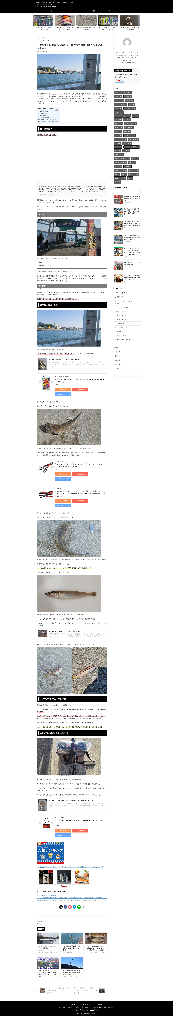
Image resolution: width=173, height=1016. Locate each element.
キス (131, 104)
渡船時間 (43, 115)
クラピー (118, 108)
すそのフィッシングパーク (123, 92)
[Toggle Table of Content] (56, 109)
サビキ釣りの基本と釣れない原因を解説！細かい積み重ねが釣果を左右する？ (71, 972)
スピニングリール (130, 123)
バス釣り (118, 147)
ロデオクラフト (120, 170)
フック (117, 151)
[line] (79, 907)
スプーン (118, 127)
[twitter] (61, 907)
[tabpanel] (43, 23)
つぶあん (118, 96)
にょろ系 (127, 96)
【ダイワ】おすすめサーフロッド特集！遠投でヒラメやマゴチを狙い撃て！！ (132, 237)
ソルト (65, 11)
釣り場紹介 (133, 174)
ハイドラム (127, 143)
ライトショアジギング (122, 158)
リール (79, 11)
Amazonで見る (63, 389)
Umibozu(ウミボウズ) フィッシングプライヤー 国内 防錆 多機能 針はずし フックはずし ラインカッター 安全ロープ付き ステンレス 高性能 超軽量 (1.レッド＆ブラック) (80, 493)
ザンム (135, 116)
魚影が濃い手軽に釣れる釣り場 (48, 121)
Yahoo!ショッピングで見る (63, 394)
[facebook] (65, 907)
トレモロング (133, 139)
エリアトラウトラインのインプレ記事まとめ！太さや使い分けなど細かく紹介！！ (132, 277)
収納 (117, 174)
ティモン (118, 135)
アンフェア (119, 100)
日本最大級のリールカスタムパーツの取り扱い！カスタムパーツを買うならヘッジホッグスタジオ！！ (70, 867)
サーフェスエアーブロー (122, 116)
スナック (118, 123)
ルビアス (118, 166)
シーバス (127, 120)
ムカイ (126, 151)
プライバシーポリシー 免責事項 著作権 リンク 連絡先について (87, 1004)
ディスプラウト (129, 135)
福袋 (124, 174)
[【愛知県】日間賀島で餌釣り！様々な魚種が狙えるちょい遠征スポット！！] (74, 907)
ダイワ (127, 131)
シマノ (118, 120)
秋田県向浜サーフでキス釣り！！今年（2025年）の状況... (86, 28)
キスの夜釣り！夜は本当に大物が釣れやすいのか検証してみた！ (132, 198)
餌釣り (117, 182)
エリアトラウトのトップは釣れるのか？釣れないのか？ (43, 28)
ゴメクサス (119, 112)
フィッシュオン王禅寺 (131, 147)
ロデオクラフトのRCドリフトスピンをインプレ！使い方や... (108, 28)
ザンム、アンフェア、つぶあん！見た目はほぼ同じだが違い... (65, 28)
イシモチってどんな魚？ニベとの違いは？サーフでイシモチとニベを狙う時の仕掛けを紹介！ (95, 948)
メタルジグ (119, 154)
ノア (117, 143)
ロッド (127, 166)
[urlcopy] (83, 907)
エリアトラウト (50, 11)
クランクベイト (129, 108)
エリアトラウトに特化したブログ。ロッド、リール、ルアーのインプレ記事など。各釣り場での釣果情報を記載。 (86, 1007)
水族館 (108, 11)
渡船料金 (43, 113)
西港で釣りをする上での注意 (47, 119)
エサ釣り (129, 100)
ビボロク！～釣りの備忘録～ (45, 6)
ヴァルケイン (133, 170)
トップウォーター (120, 139)
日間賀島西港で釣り (45, 117)
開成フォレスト (120, 178)
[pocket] (70, 907)
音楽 (130, 178)
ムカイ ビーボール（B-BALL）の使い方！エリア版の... (130, 28)
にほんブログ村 (119, 82)
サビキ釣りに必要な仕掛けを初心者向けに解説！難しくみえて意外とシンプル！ (71, 948)
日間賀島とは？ (43, 111)
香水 (122, 11)
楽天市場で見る (80, 389)
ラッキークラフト (120, 162)
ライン (135, 158)
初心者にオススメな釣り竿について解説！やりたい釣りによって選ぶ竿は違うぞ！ (132, 211)
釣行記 (94, 11)
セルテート (129, 127)
